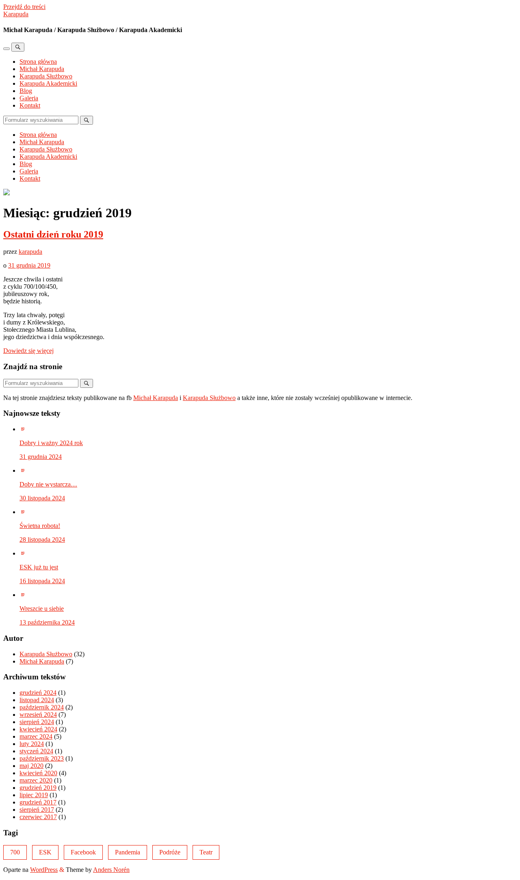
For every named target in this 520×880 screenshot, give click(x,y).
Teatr (205, 852)
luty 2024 (32, 743)
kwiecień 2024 (38, 729)
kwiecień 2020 (38, 773)
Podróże (169, 852)
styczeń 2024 (36, 751)
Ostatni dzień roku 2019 (53, 234)
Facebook (83, 852)
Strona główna (38, 61)
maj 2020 (31, 765)
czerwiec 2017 (38, 816)
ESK (45, 852)
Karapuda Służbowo (46, 76)
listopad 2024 (37, 699)
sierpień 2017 (37, 809)
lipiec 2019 (34, 794)
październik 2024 (42, 707)
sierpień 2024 (37, 721)
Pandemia (127, 852)
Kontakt (30, 105)
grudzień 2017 (38, 802)
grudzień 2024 (38, 692)
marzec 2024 (36, 736)
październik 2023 (42, 758)
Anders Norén (111, 869)
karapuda (30, 251)
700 (15, 852)
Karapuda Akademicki (48, 83)
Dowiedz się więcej (28, 350)
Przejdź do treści (24, 6)
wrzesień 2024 (38, 714)
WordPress (44, 869)
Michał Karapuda (42, 68)
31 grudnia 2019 (29, 265)
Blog (26, 90)
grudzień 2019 (38, 787)
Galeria (29, 98)
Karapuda (15, 14)
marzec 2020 (36, 780)
